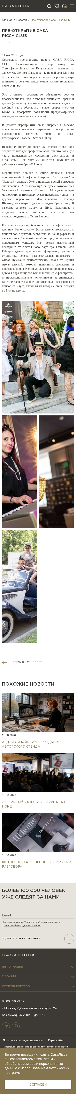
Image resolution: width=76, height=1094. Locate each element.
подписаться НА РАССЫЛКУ (21, 939)
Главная (7, 19)
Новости (21, 19)
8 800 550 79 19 (13, 1001)
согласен (38, 1084)
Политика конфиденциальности (23, 1040)
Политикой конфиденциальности (22, 925)
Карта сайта (56, 1040)
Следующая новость (28, 662)
